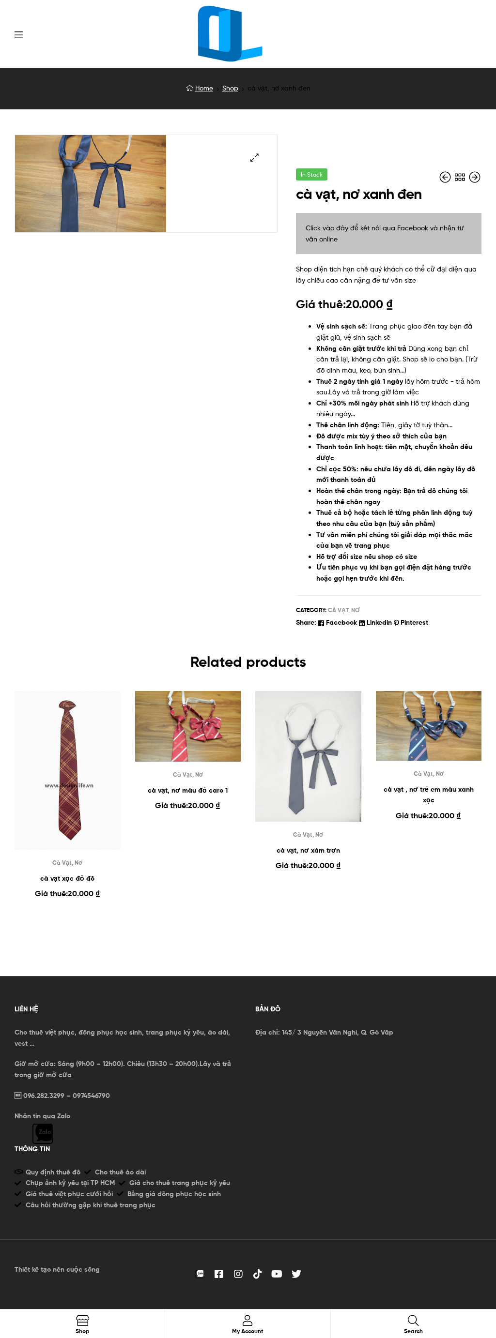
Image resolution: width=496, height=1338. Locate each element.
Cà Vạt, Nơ (344, 610)
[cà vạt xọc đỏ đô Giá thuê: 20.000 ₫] (446, 177)
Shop (230, 88)
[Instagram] (238, 1274)
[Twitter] (296, 1274)
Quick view (67, 778)
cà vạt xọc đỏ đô (67, 878)
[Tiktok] (258, 1274)
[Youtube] (277, 1274)
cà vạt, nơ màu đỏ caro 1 (188, 790)
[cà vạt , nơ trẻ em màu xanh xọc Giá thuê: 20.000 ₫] (474, 177)
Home (204, 88)
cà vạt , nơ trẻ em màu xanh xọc (429, 795)
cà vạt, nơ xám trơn (308, 850)
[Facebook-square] (219, 1274)
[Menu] (19, 34)
